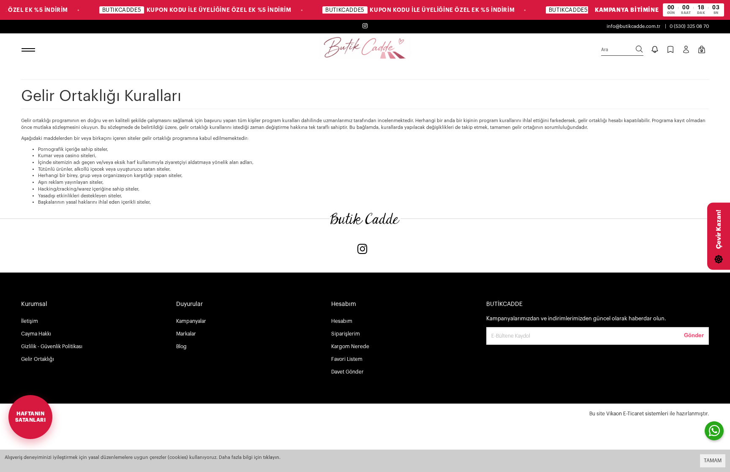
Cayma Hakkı (36, 333)
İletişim (29, 321)
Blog (181, 346)
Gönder (694, 335)
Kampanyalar (191, 321)
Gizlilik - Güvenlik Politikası (51, 346)
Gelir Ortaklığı (37, 359)
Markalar (186, 333)
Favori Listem (346, 359)
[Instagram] (362, 250)
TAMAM (713, 460)
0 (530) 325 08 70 (689, 26)
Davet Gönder (347, 371)
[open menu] (29, 50)
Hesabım (341, 321)
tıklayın (271, 457)
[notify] (655, 50)
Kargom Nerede (350, 346)
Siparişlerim (345, 333)
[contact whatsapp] (714, 430)
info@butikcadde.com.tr (633, 26)
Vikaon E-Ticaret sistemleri (637, 413)
